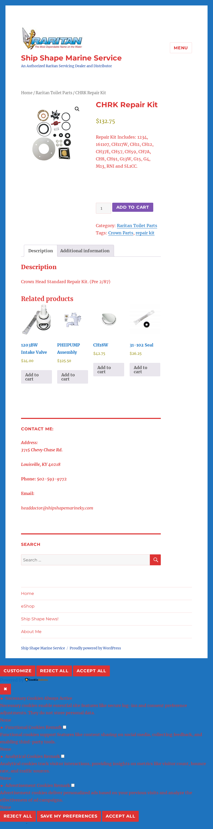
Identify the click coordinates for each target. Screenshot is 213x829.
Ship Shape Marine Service (71, 57)
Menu (181, 47)
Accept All (91, 670)
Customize (18, 670)
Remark (54, 727)
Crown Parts (120, 232)
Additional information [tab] (85, 250)
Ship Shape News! (39, 618)
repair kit (145, 232)
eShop (28, 606)
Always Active (58, 698)
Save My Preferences (69, 816)
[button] (77, 109)
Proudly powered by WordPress (95, 648)
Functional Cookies (25, 727)
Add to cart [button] (32, 377)
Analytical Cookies (24, 756)
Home (26, 93)
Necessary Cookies (24, 698)
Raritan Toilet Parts (54, 93)
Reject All (54, 670)
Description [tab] (40, 250)
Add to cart (132, 207)
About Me (31, 631)
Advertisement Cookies (29, 785)
